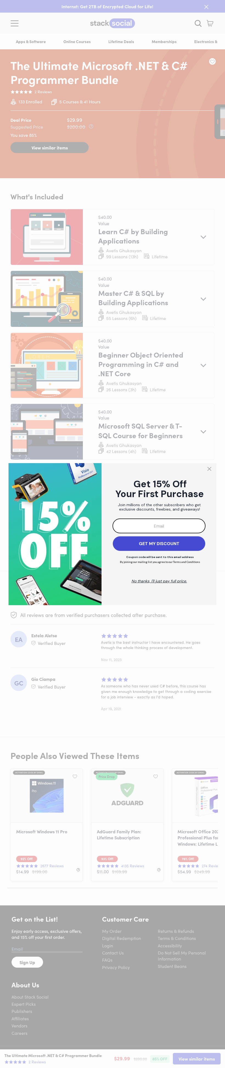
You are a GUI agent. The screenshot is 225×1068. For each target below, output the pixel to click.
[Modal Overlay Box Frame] (112, 534)
